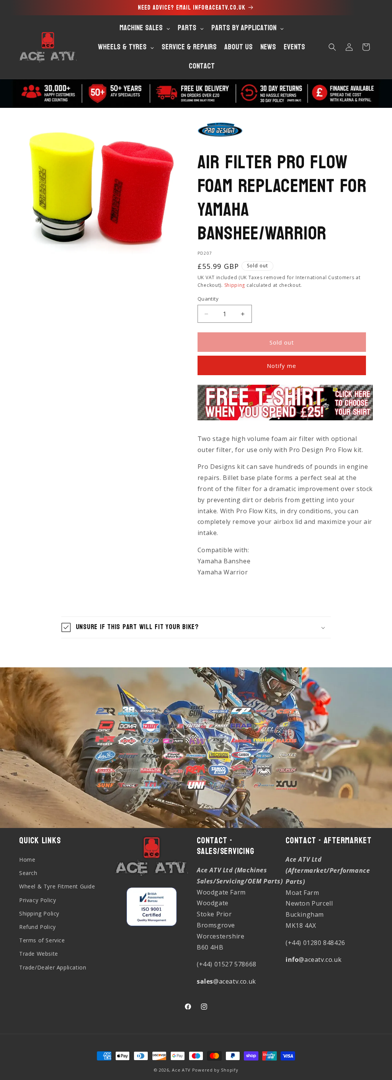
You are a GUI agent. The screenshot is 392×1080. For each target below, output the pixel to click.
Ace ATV (181, 1070)
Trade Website (38, 953)
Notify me (281, 365)
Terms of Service (42, 940)
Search (28, 873)
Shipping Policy (39, 913)
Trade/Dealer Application (52, 967)
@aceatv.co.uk (226, 981)
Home (27, 859)
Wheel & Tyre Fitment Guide (57, 886)
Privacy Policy (37, 900)
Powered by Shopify (215, 1070)
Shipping (234, 285)
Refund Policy (37, 926)
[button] (332, 47)
